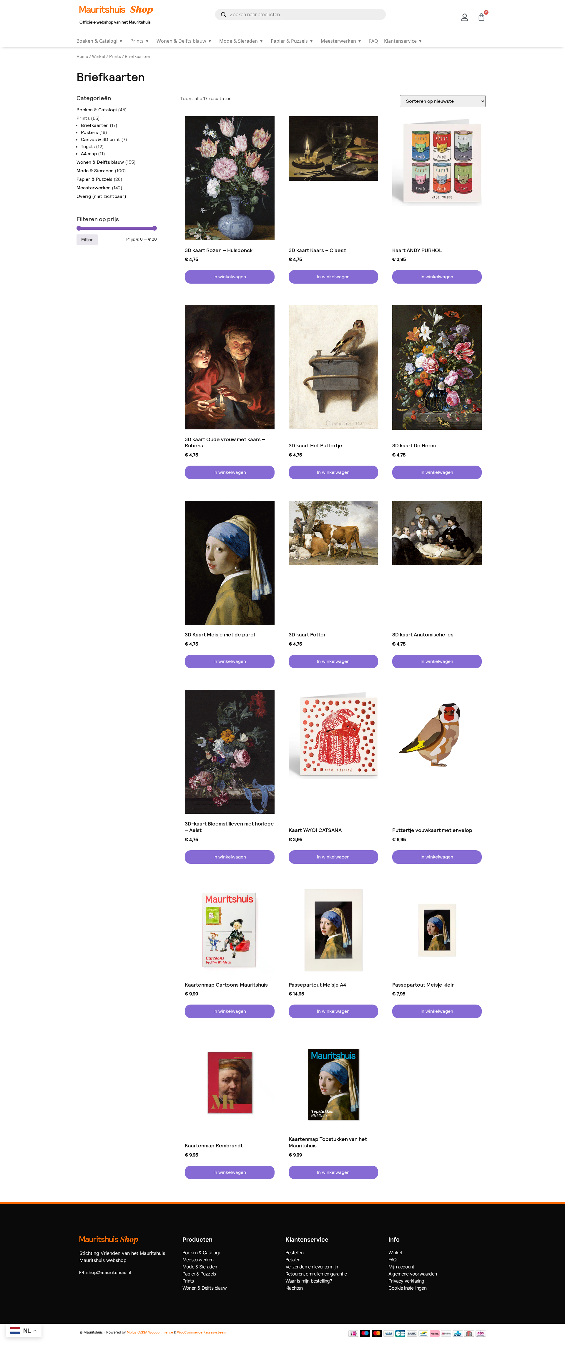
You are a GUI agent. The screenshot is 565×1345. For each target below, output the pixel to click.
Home (82, 56)
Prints (139, 41)
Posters (89, 132)
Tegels (88, 146)
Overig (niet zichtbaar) (101, 196)
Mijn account (401, 1267)
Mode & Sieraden (240, 41)
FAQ (373, 41)
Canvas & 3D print (100, 139)
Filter (87, 239)
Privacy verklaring (406, 1281)
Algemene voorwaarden (412, 1274)
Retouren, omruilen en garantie (316, 1274)
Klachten (294, 1288)
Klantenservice (402, 41)
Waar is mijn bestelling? (308, 1281)
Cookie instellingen (407, 1288)
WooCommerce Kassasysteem (201, 1332)
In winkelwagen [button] (229, 277)
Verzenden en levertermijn (311, 1267)
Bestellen (294, 1252)
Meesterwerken (341, 41)
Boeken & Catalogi (99, 41)
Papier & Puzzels (292, 41)
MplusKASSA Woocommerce (150, 1332)
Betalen (292, 1260)
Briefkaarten (95, 125)
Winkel (98, 56)
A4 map (89, 153)
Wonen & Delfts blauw (184, 41)
